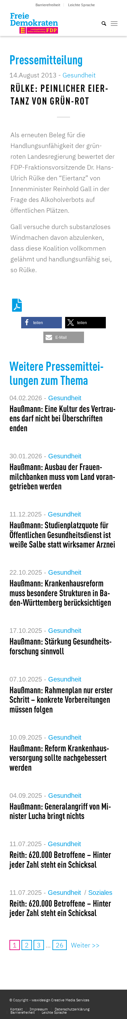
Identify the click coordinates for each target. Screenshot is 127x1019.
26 (60, 945)
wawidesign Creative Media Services (60, 1000)
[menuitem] (48, 5)
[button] (41, 322)
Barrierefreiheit (47, 5)
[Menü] (114, 23)
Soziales (100, 892)
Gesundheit (79, 75)
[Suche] (100, 23)
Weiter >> (85, 945)
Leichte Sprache (81, 5)
